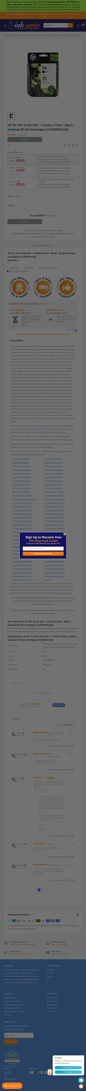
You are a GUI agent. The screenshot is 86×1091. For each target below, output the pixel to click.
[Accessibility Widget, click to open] (81, 1086)
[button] (81, 1080)
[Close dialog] (65, 534)
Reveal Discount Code (43, 553)
